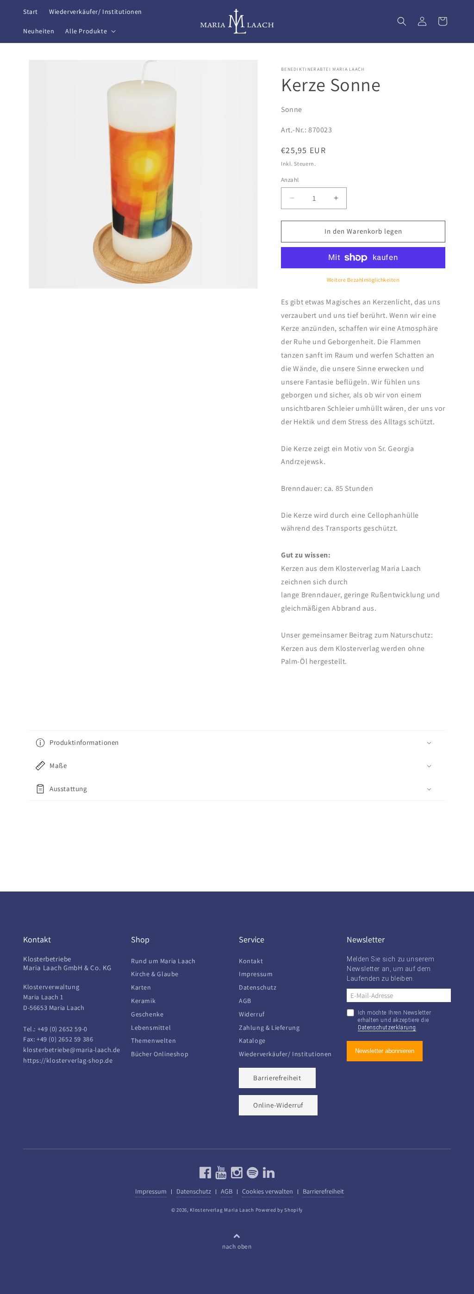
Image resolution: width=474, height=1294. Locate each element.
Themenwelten (153, 1039)
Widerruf (252, 1013)
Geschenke (147, 1013)
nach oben (236, 1246)
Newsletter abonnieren (384, 1050)
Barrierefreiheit (277, 1077)
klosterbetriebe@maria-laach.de (71, 1049)
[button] (89, 31)
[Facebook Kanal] (206, 1175)
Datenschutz (258, 986)
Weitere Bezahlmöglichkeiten (363, 279)
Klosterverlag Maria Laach (222, 1210)
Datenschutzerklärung (387, 1027)
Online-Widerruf (278, 1105)
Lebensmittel (151, 1026)
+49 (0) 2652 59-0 (62, 1028)
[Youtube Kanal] (220, 1175)
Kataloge (252, 1039)
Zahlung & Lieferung (269, 1026)
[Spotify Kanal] (251, 1175)
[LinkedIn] (268, 1175)
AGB (245, 999)
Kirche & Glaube (155, 973)
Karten (141, 986)
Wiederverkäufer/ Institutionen (285, 1053)
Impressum (256, 973)
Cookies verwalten (267, 1191)
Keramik (143, 999)
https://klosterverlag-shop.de (67, 1060)
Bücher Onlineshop (159, 1053)
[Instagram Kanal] (236, 1175)
